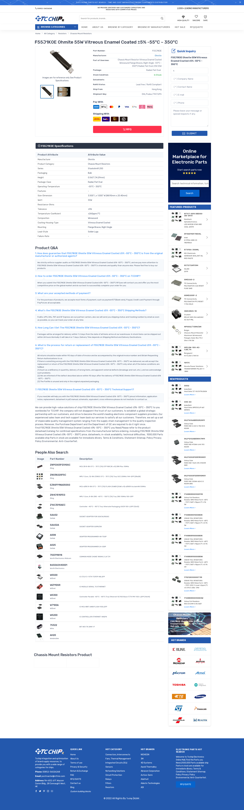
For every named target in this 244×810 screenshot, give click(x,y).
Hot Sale (180, 27)
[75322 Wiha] (39, 626)
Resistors (62, 33)
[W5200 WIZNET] (39, 616)
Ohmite (158, 55)
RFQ (128, 129)
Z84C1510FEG (57, 495)
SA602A (54, 525)
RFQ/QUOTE (196, 27)
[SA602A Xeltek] (39, 526)
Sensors (109, 767)
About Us (97, 27)
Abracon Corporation (150, 771)
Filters (108, 783)
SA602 (53, 515)
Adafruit (145, 779)
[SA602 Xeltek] (39, 516)
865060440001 (58, 565)
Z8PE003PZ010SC (60, 464)
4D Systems (146, 763)
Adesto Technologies (150, 783)
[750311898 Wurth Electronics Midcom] (39, 556)
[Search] (162, 18)
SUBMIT (191, 133)
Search (189, 193)
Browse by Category (120, 27)
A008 (53, 535)
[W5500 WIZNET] (39, 576)
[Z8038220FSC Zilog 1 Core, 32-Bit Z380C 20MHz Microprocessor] (39, 476)
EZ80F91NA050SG (60, 485)
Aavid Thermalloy (149, 767)
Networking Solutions (115, 771)
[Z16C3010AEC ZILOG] (39, 506)
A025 (53, 545)
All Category (49, 33)
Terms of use (76, 763)
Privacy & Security (78, 767)
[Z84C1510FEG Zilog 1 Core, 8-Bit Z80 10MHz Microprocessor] (39, 496)
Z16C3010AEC (57, 505)
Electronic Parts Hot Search (189, 750)
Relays (108, 779)
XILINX (136, 798)
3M (142, 759)
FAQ (72, 775)
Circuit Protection (113, 775)
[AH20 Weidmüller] (39, 636)
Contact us (75, 783)
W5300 (53, 595)
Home (84, 27)
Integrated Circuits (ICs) (116, 763)
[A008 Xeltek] (39, 536)
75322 (53, 625)
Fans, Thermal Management (118, 759)
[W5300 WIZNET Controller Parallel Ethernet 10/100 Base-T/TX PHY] (39, 596)
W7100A (54, 605)
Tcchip (129, 798)
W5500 (53, 575)
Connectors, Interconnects (117, 754)
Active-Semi (146, 775)
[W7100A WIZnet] (39, 606)
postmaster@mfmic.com (53, 776)
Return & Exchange (79, 771)
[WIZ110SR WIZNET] (39, 586)
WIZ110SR (55, 585)
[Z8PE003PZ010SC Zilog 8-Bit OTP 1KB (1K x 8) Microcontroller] (39, 466)
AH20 (53, 635)
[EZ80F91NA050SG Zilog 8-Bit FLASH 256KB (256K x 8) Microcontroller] (39, 486)
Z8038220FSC (58, 474)
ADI (142, 787)
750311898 (56, 555)
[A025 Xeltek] (39, 546)
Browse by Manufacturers (154, 27)
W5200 (53, 615)
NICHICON (145, 754)
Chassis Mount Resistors (81, 33)
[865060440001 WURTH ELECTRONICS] (39, 566)
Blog (72, 787)
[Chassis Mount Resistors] (50, 662)
